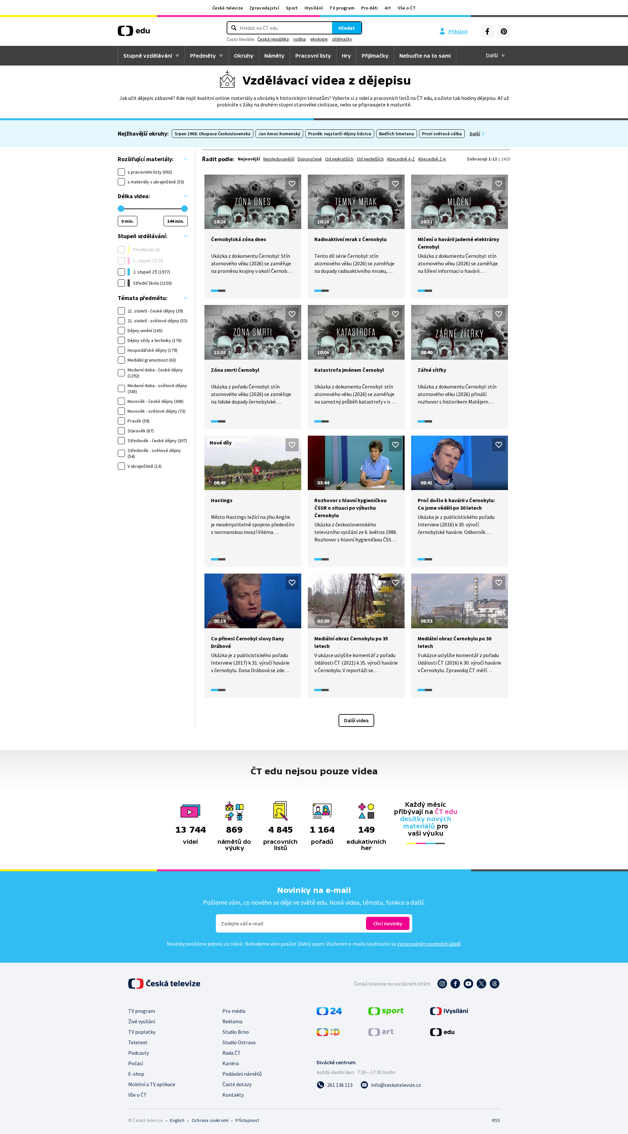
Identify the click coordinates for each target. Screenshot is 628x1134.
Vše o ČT (407, 8)
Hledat (347, 28)
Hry (346, 56)
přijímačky (342, 39)
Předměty (203, 56)
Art (388, 8)
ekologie (319, 39)
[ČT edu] (134, 33)
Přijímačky (375, 56)
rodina (299, 39)
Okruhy (243, 56)
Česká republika (273, 39)
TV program (342, 8)
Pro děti (369, 8)
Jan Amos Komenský (279, 134)
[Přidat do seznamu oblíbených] (292, 183)
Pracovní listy (313, 56)
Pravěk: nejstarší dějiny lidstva (339, 134)
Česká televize (227, 8)
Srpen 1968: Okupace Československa (213, 134)
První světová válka (442, 134)
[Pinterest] (503, 31)
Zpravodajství (264, 8)
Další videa (356, 720)
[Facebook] (487, 31)
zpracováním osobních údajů (429, 943)
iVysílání (314, 8)
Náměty (274, 56)
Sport (292, 8)
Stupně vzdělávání (147, 56)
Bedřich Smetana (396, 134)
